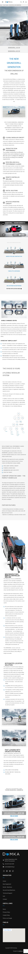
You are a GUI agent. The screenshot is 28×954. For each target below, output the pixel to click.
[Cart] (26, 2)
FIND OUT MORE (14, 816)
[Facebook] (3, 871)
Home (1, 5)
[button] (14, 288)
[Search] (21, 2)
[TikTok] (12, 871)
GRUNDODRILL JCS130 (14, 47)
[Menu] (2, 2)
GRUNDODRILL (14, 813)
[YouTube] (9, 871)
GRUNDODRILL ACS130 (14, 51)
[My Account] (23, 2)
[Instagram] (6, 871)
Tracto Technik (5, 5)
